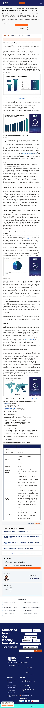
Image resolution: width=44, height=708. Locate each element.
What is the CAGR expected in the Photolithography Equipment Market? (19, 553)
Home (3, 8)
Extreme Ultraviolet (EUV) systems (29, 153)
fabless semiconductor (30, 339)
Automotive (36, 630)
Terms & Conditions (39, 706)
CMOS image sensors (31, 238)
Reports (7, 8)
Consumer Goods (11, 692)
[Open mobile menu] (41, 3)
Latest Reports (29, 667)
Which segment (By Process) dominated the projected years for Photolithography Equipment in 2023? (21, 537)
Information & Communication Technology (30, 644)
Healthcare (36, 640)
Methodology (28, 35)
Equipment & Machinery (30, 637)
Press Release (29, 665)
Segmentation (21, 35)
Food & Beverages (27, 640)
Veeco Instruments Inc (10, 408)
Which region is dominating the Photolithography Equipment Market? (18, 531)
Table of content (14, 35)
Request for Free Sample (22, 39)
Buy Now (22, 28)
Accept (7, 705)
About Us (28, 660)
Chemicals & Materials (30, 634)
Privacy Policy (31, 706)
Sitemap (27, 672)
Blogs (27, 662)
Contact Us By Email (9, 590)
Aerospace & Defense (26, 630)
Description (6, 35)
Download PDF (22, 3)
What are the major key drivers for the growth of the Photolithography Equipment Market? (21, 543)
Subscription (28, 670)
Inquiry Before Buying (34, 578)
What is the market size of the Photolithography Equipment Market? (18, 548)
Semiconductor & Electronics (15, 8)
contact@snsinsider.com (27, 695)
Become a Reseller (30, 675)
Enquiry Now (35, 398)
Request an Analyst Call (22, 568)
